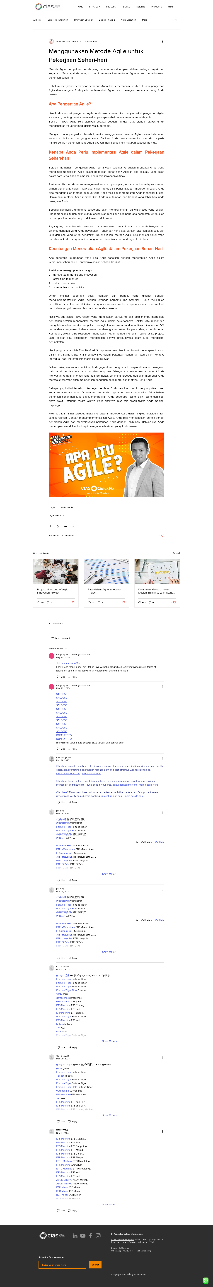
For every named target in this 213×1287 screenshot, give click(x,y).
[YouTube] (83, 1235)
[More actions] (162, 41)
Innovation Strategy (83, 20)
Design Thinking (107, 20)
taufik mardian (67, 507)
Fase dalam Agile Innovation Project (105, 591)
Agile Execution (128, 20)
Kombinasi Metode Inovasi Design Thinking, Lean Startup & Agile (156, 591)
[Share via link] (73, 525)
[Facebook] (90, 1235)
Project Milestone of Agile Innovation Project (52, 591)
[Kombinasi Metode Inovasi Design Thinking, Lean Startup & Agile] (157, 571)
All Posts (37, 20)
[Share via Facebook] (50, 525)
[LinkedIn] (75, 1235)
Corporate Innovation (58, 20)
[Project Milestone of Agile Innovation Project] (55, 571)
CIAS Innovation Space (122, 1239)
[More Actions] (162, 656)
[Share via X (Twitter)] (57, 525)
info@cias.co (123, 1247)
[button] (140, 6)
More (144, 20)
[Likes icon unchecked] (58, 677)
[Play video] (106, 465)
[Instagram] (98, 1235)
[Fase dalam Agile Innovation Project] (106, 571)
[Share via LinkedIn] (65, 525)
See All (176, 553)
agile (53, 507)
